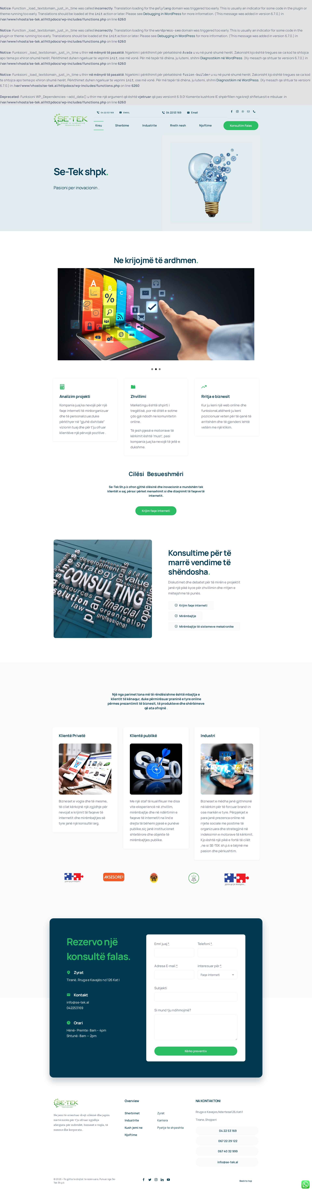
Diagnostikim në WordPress (221, 58)
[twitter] (149, 1179)
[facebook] (231, 111)
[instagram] (237, 111)
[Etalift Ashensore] (194, 874)
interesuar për (210, 966)
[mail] (248, 111)
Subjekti (160, 988)
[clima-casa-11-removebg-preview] (236, 873)
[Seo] (156, 745)
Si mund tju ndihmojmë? (172, 1010)
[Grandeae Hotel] (153, 874)
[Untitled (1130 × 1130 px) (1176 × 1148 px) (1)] (227, 745)
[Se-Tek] (211, 144)
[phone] (254, 111)
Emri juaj (161, 944)
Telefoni (205, 944)
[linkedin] (162, 1179)
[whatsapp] (243, 111)
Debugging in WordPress (162, 14)
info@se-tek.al (78, 1002)
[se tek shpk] (71, 113)
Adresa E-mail (165, 966)
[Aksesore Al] (113, 874)
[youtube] (168, 1179)
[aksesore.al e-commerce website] (85, 745)
